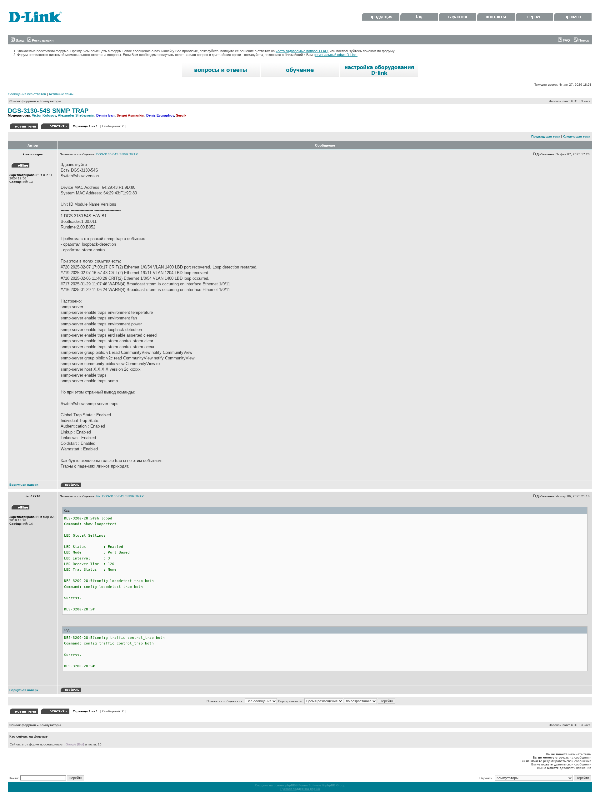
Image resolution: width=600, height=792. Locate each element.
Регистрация (42, 40)
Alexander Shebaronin (76, 115)
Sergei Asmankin (130, 115)
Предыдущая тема (545, 136)
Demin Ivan (105, 115)
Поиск (583, 40)
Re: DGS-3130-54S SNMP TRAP (120, 496)
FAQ (566, 40)
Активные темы (61, 94)
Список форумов (22, 101)
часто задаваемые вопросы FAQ (302, 51)
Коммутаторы (50, 101)
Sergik (181, 115)
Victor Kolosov (44, 115)
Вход (19, 40)
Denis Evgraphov (160, 115)
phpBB (290, 785)
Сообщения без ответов (27, 94)
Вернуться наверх (23, 484)
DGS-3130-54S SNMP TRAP (48, 110)
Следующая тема (576, 136)
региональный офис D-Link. (336, 55)
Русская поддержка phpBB (300, 788)
